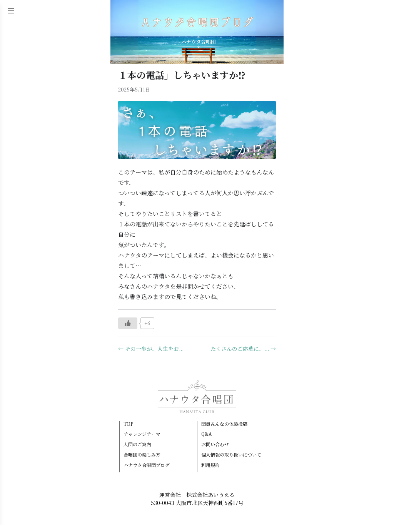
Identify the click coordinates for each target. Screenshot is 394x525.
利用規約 (210, 465)
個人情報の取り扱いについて (231, 455)
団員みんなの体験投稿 (224, 424)
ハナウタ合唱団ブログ (147, 465)
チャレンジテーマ (142, 434)
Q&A (206, 434)
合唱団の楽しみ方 (142, 455)
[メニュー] (10, 10)
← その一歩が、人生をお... (151, 348)
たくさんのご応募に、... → (243, 348)
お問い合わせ (215, 444)
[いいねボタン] (127, 323)
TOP (128, 424)
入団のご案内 (137, 444)
